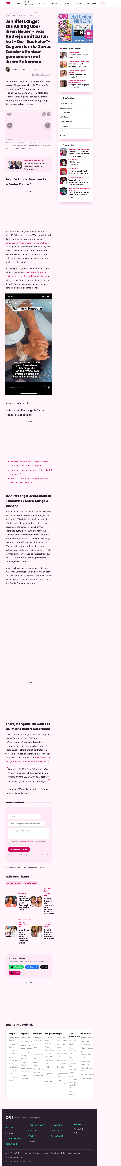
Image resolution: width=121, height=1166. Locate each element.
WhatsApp (18, 967)
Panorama (57, 1136)
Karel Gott (36, 1058)
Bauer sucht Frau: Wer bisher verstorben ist (73, 1082)
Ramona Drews (38, 1069)
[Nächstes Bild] (47, 125)
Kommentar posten (19, 849)
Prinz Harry (64, 135)
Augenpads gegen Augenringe (61, 1047)
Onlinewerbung (66, 1153)
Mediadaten (54, 1153)
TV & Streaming (29, 3)
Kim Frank (48, 1081)
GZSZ (62, 131)
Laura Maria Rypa (67, 122)
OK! (8, 3)
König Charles (26, 1037)
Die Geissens (65, 112)
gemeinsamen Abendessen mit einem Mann (27, 242)
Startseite (9, 13)
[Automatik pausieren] (44, 114)
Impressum (37, 1153)
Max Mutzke (13, 1067)
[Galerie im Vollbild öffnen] (49, 114)
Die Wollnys (64, 126)
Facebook (33, 967)
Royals (67, 3)
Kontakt (45, 1153)
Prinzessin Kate (26, 1041)
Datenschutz (26, 1153)
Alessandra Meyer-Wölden (49, 1040)
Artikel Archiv (15, 1153)
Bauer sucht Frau (66, 103)
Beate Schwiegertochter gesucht (15, 1060)
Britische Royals (26, 1072)
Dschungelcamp (66, 108)
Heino (35, 1051)
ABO (7, 1153)
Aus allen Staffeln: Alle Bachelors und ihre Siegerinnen (35, 166)
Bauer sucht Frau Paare (73, 1051)
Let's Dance (64, 117)
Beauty (32, 1141)
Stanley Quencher (87, 1075)
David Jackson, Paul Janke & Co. (34, 160)
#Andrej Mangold (13, 883)
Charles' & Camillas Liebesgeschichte (27, 1065)
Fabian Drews (38, 1055)
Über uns (77, 1153)
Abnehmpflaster (87, 1037)
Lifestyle (85, 1033)
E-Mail (16, 973)
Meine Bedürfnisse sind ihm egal (87, 1055)
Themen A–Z (78, 1129)
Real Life (10, 1133)
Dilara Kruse (49, 1077)
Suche (76, 1133)
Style (77, 3)
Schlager (41, 3)
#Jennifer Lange (31, 883)
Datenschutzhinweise (27, 842)
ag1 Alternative (86, 1078)
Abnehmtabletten (87, 1048)
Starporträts (55, 3)
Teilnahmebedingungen (13, 1158)
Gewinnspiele (91, 3)
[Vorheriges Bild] (9, 125)
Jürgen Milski (49, 1074)
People (17, 3)
